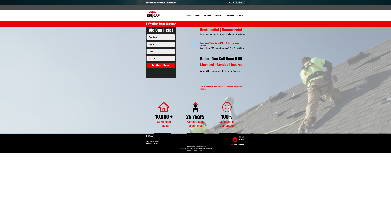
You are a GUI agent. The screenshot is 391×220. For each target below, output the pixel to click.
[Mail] (235, 139)
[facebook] (240, 137)
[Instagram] (243, 137)
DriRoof (150, 136)
